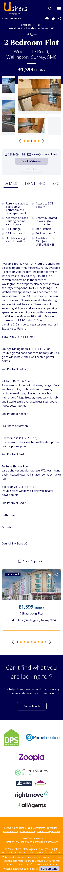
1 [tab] (24, 141)
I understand (49, 868)
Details (10, 183)
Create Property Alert (34, 561)
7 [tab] (38, 642)
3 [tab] (31, 141)
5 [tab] (38, 141)
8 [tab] (42, 642)
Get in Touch (32, 706)
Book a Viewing (31, 161)
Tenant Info (35, 183)
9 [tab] (45, 642)
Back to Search (12, 18)
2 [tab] (28, 141)
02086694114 (16, 154)
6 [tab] (35, 642)
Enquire (31, 169)
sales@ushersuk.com (44, 154)
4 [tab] (35, 141)
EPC (56, 183)
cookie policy (31, 868)
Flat (38, 24)
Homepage (25, 24)
